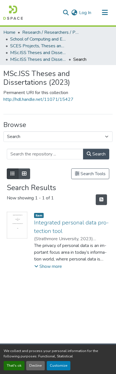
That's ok (14, 365)
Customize (58, 365)
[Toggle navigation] (105, 12)
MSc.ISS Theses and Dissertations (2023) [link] (38, 59)
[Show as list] (13, 173)
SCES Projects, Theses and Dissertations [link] (38, 46)
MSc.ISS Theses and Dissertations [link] (38, 53)
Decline (35, 365)
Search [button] (98, 154)
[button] (13, 13)
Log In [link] (85, 13)
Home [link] (9, 32)
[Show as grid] (24, 173)
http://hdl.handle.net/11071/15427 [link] (38, 99)
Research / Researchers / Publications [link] (50, 32)
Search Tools (92, 174)
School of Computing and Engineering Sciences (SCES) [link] (38, 39)
